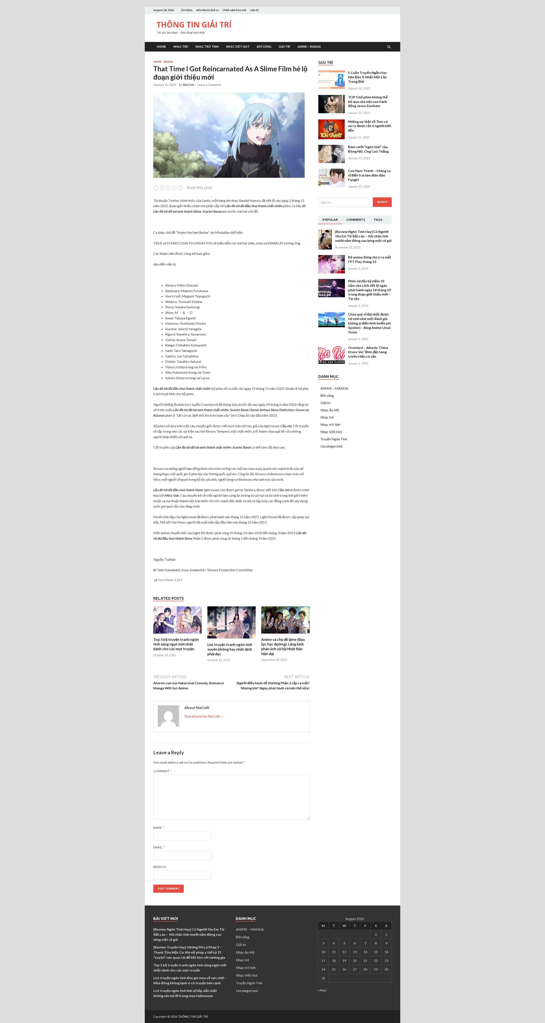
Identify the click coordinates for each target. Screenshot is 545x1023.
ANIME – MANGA (309, 46)
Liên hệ (254, 10)
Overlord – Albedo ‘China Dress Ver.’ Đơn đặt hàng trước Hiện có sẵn (368, 352)
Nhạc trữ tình (207, 46)
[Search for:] (355, 202)
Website (159, 867)
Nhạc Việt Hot (238, 46)
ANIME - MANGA (163, 61)
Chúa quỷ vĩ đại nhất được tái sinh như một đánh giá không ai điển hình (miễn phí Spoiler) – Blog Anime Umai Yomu (369, 323)
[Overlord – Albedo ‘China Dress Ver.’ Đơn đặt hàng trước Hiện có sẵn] (331, 362)
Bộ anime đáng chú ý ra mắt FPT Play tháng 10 (369, 259)
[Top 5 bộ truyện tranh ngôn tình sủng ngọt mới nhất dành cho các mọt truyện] (177, 635)
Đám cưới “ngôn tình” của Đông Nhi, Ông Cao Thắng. (368, 149)
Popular (330, 219)
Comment (162, 771)
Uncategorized (331, 446)
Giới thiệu (186, 10)
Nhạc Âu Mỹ (329, 410)
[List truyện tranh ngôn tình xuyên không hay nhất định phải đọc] (231, 640)
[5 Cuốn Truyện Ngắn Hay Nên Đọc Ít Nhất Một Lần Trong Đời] (331, 87)
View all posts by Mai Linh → (204, 716)
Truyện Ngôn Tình (333, 439)
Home (161, 46)
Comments (355, 219)
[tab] (330, 219)
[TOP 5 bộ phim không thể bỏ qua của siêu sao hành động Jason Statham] (331, 112)
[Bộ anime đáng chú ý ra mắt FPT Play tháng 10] (331, 272)
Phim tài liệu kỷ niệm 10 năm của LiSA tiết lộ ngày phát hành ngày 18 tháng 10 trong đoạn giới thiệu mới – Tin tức (369, 290)
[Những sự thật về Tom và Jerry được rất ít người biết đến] (331, 138)
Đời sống (264, 46)
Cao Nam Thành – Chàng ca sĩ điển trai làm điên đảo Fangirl (369, 175)
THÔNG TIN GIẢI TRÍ (194, 24)
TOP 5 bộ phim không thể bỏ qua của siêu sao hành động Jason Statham (368, 101)
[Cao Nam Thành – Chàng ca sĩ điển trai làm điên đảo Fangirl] (331, 186)
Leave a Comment (209, 84)
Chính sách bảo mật (235, 10)
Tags (378, 219)
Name (158, 827)
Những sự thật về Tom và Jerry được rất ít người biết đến (369, 125)
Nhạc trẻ (180, 46)
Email (159, 847)
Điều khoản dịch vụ (207, 10)
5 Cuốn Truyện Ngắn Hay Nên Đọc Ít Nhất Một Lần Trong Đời (367, 76)
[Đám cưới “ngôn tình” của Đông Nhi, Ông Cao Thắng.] (331, 162)
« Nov (322, 990)
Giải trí (284, 46)
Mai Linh (188, 84)
